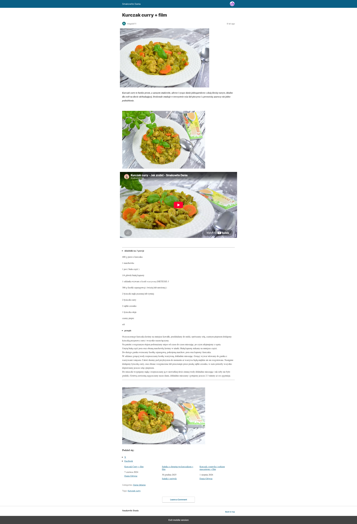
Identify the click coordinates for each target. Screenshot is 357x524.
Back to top (230, 512)
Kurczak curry (134, 491)
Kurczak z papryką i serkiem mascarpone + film (212, 467)
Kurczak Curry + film (133, 466)
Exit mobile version (178, 520)
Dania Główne (130, 475)
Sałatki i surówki (169, 478)
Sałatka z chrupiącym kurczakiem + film (177, 467)
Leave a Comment (178, 499)
